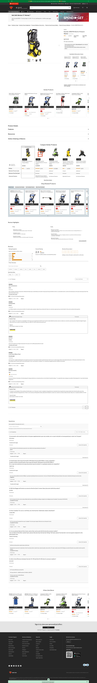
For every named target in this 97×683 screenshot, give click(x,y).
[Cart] (87, 7)
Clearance (39, 11)
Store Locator (11, 639)
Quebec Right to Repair (53, 649)
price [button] (26, 269)
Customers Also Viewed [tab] (19, 187)
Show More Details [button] (48, 180)
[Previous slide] (8, 1)
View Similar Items (85, 36)
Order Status (77, 7)
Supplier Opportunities (39, 657)
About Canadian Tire (39, 639)
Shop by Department (15, 11)
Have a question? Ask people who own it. (16, 424)
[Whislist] (82, 7)
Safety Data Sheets (11, 651)
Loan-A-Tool (24, 653)
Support (67, 3)
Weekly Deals (31, 11)
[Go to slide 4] (40, 60)
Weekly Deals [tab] (11, 187)
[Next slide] (88, 1)
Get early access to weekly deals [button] (48, 681)
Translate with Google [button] (13, 442)
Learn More (68, 649)
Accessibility (51, 645)
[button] (69, 7)
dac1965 (11, 490)
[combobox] (82, 279)
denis (10, 287)
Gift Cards (23, 647)
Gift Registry (24, 649)
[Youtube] (16, 666)
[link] (68, 35)
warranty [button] (21, 269)
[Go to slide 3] (36, 60)
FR (87, 3)
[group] (31, 111)
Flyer (23, 11)
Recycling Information (39, 655)
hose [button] (34, 269)
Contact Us (10, 653)
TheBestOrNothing (13, 536)
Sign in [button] (85, 3)
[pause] (11, 1)
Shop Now (64, 1)
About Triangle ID (38, 641)
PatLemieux (11, 438)
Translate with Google (13, 294)
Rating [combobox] (10, 274)
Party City (62, 11)
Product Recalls (11, 649)
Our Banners (38, 643)
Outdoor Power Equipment (24, 25)
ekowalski (11, 560)
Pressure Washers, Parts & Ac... (38, 25)
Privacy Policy (52, 639)
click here (68, 85)
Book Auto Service (70, 11)
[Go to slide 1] (29, 60)
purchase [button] (10, 269)
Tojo (9, 372)
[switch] (10, 165)
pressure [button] (15, 269)
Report (22, 298)
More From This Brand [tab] (40, 187)
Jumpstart (37, 651)
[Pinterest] (18, 666)
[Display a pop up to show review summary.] (78, 76)
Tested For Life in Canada (40, 649)
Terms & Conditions (53, 641)
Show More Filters (11, 272)
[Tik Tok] (20, 666)
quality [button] (30, 269)
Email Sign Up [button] (62, 3)
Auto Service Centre (25, 641)
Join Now (58, 629)
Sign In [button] (48, 627)
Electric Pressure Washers (64, 25)
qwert (11, 449)
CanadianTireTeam (14, 500)
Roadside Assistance (25, 645)
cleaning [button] (39, 269)
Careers (37, 645)
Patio (45, 11)
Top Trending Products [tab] (30, 187)
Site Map (51, 643)
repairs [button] (44, 269)
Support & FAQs (11, 641)
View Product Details (76, 36)
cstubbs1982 (12, 512)
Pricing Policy (52, 647)
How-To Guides (24, 655)
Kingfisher (12, 477)
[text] (67, 77)
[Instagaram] (14, 666)
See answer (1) (85, 457)
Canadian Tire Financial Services (27, 639)
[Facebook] (9, 666)
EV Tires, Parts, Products (26, 643)
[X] (11, 666)
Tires (49, 11)
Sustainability (38, 653)
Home (9, 25)
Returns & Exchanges (12, 647)
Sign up (68, 641)
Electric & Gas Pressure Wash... (52, 25)
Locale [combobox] (17, 274)
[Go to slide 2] (32, 60)
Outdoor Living (15, 25)
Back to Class (55, 11)
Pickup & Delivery (11, 645)
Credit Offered (55, 3)
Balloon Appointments (25, 651)
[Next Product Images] (59, 45)
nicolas (10, 339)
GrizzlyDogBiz (12, 356)
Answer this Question (83, 444)
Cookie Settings (11, 655)
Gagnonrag (11, 466)
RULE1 (10, 305)
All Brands (37, 647)
